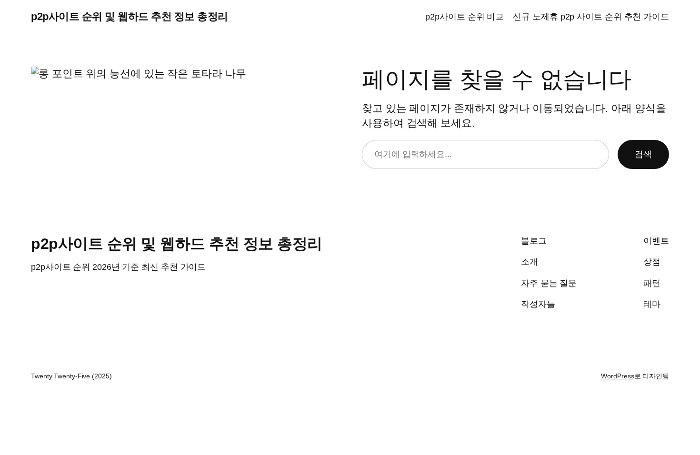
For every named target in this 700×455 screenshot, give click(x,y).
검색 (643, 154)
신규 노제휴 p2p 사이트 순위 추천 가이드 (591, 16)
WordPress (617, 376)
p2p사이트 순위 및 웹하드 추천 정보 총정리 (129, 16)
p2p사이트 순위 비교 (464, 16)
